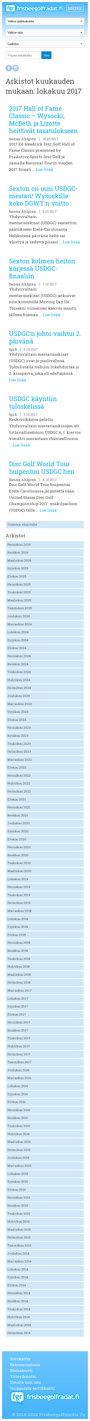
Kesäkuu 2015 (17, 1205)
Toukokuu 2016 (18, 1126)
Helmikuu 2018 (18, 982)
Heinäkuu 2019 (18, 887)
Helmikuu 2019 (18, 903)
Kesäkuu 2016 (17, 1118)
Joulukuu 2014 (18, 1253)
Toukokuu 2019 (18, 895)
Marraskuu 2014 (19, 1261)
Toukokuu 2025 (19, 592)
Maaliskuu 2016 (19, 1142)
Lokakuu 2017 (17, 998)
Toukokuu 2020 (19, 863)
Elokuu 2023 (16, 720)
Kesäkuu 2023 (17, 736)
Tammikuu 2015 (19, 1245)
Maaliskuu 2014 (19, 1325)
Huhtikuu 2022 (18, 783)
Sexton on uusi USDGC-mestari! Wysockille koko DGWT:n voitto (43, 195)
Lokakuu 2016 (17, 1086)
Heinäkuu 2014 (18, 1293)
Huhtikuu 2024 (18, 680)
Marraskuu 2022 (19, 759)
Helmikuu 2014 (18, 1333)
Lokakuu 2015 (17, 1174)
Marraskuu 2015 (19, 1166)
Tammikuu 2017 (19, 1062)
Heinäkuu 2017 (18, 1022)
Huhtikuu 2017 (18, 1046)
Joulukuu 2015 (18, 1158)
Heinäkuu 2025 (19, 584)
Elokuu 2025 (16, 576)
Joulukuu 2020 (18, 823)
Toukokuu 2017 (18, 1038)
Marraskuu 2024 (19, 624)
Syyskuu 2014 (17, 1277)
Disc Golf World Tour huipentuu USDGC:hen (42, 467)
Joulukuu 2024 (18, 616)
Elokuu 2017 (16, 1014)
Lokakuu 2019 (17, 879)
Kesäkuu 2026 (17, 552)
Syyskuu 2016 (17, 1094)
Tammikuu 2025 (19, 608)
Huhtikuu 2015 (18, 1221)
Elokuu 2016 (16, 1102)
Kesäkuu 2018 (17, 951)
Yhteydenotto (23, 1376)
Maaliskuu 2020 (19, 871)
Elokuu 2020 (16, 839)
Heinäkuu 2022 (19, 775)
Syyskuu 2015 (17, 1181)
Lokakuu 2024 (18, 632)
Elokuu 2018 (16, 935)
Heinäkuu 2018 (18, 943)
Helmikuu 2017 (19, 1054)
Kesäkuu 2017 (17, 1030)
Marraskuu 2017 (19, 990)
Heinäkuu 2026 (19, 544)
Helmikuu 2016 (18, 1150)
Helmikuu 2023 (19, 751)
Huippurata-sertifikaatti (32, 1388)
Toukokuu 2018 (18, 959)
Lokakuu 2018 (17, 919)
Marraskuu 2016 (19, 1078)
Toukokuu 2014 (18, 1309)
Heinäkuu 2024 (19, 656)
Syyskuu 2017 (17, 1006)
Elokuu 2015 (16, 1190)
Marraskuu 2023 (19, 704)
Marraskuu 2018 (19, 911)
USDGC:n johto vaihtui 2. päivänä (45, 337)
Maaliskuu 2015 (19, 1229)
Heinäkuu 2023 (19, 727)
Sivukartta (20, 1358)
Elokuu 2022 (16, 767)
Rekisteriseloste (25, 1364)
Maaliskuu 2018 (19, 975)
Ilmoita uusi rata (25, 1382)
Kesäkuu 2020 (17, 855)
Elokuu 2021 (16, 799)
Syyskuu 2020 (17, 831)
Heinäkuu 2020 (19, 847)
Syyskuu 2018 (17, 927)
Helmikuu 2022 (19, 791)
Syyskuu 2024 (17, 640)
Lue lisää (44, 169)
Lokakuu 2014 (17, 1269)
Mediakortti (21, 1370)
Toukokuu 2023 (19, 744)
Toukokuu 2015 (18, 1213)
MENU (75, 8)
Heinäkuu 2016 (18, 1110)
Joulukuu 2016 (18, 1070)
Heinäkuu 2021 (18, 807)
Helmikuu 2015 (18, 1237)
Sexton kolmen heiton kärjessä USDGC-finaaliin (42, 268)
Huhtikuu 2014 (18, 1317)
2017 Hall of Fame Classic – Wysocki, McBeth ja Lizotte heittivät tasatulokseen (43, 119)
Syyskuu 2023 (17, 712)
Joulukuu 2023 (18, 696)
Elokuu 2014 (16, 1285)
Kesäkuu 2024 (17, 664)
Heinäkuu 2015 (18, 1197)
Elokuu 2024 (16, 648)
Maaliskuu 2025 (19, 600)
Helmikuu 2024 (19, 688)
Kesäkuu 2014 (17, 1301)
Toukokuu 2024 (19, 672)
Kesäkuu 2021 (17, 815)
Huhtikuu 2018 (18, 966)
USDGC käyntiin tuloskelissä (33, 402)
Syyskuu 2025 (17, 568)
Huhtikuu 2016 (18, 1134)
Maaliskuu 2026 (19, 560)
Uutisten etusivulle (22, 524)
